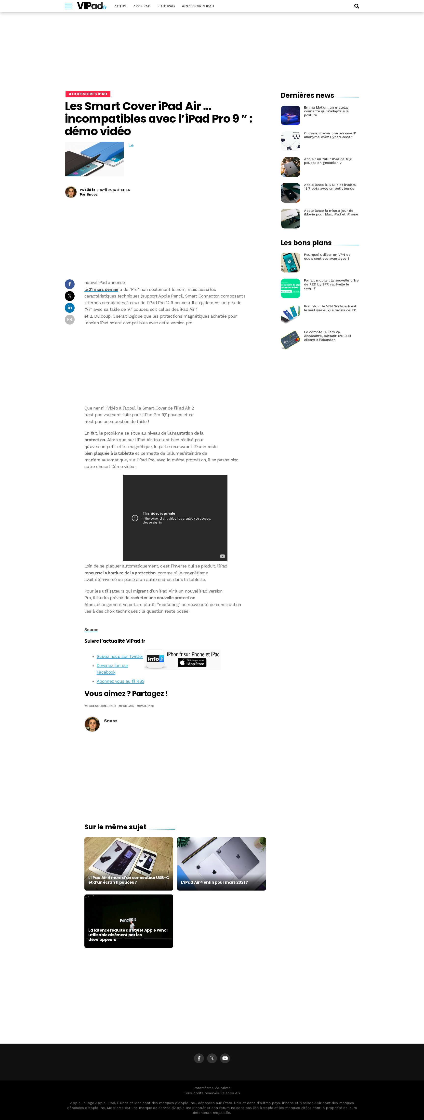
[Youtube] (225, 1058)
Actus (120, 6)
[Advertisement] (175, 365)
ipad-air (127, 706)
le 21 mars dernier (101, 289)
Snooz (92, 194)
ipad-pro (146, 706)
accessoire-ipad (101, 706)
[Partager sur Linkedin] (70, 309)
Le (130, 145)
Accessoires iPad (198, 6)
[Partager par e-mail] (70, 321)
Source (91, 629)
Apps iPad (141, 6)
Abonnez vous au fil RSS (120, 681)
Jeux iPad (166, 6)
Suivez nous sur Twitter (120, 656)
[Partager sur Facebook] (70, 285)
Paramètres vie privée (212, 1088)
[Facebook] (199, 1058)
